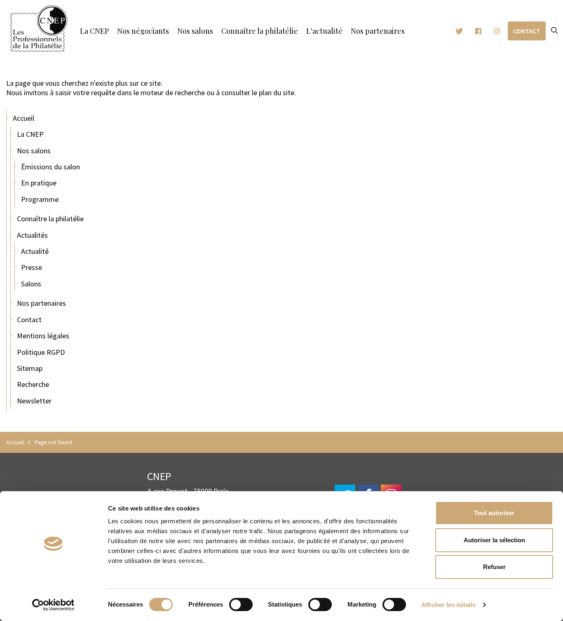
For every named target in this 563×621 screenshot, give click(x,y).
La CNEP (94, 31)
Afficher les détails (448, 604)
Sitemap (29, 368)
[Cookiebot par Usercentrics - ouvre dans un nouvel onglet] (53, 605)
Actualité (35, 251)
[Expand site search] (554, 31)
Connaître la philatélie (259, 31)
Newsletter (34, 400)
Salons (31, 283)
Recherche (33, 384)
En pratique (38, 182)
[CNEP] (39, 29)
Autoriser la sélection (494, 540)
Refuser (494, 566)
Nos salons (195, 31)
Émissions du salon (50, 166)
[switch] (241, 604)
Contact (526, 31)
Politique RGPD (41, 352)
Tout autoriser (494, 512)
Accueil (23, 118)
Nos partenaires (378, 31)
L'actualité (324, 31)
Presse (31, 267)
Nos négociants (143, 31)
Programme (40, 199)
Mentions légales (43, 335)
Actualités (32, 235)
